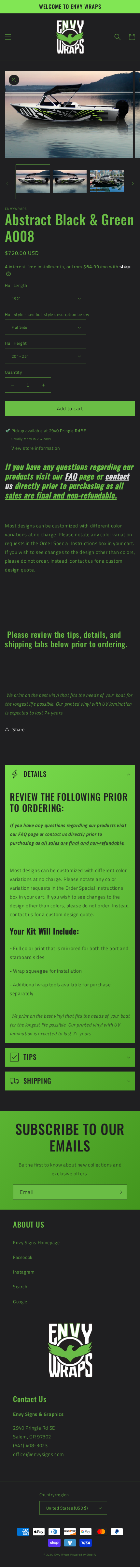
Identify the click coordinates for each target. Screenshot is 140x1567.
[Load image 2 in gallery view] (70, 182)
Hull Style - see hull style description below (47, 314)
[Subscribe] (119, 1192)
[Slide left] (7, 183)
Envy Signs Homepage (36, 1242)
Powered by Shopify (83, 1555)
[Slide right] (133, 183)
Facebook (23, 1257)
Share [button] (18, 729)
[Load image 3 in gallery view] (107, 182)
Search (20, 1286)
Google (20, 1301)
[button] (8, 37)
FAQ (71, 476)
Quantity (13, 372)
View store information (35, 448)
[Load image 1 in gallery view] (33, 182)
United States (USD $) (67, 1508)
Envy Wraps (62, 1555)
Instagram (24, 1271)
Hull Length (16, 285)
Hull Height (16, 343)
